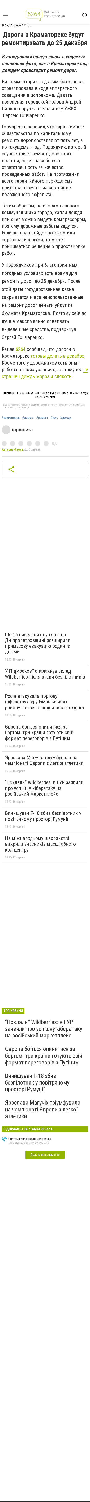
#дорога (28, 418)
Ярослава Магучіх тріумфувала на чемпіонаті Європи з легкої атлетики (44, 760)
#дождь (65, 418)
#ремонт (42, 418)
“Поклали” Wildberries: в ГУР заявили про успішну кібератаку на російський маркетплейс (44, 788)
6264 (20, 349)
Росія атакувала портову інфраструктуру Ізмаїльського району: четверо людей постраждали (44, 702)
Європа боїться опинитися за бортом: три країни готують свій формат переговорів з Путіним (39, 732)
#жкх (54, 418)
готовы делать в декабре (57, 356)
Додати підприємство (45, 1155)
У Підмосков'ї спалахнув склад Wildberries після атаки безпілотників (45, 674)
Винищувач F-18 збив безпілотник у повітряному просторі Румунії (43, 816)
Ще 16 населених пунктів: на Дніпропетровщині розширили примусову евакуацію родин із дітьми (38, 643)
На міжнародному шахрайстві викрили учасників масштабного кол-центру (40, 844)
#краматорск (11, 418)
